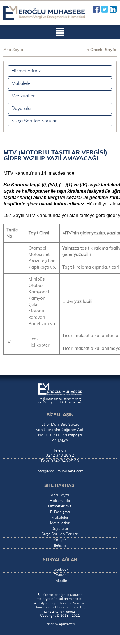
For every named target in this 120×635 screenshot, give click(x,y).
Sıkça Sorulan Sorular (34, 121)
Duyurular (21, 108)
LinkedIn (113, 9)
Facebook (96, 9)
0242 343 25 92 (60, 456)
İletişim (60, 545)
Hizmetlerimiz (26, 71)
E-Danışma (60, 512)
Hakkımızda (60, 501)
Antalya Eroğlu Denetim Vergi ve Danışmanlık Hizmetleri (44, 13)
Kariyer (60, 540)
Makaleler (21, 83)
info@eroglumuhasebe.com (60, 471)
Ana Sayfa (13, 50)
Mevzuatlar (23, 96)
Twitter (104, 9)
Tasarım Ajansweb (60, 624)
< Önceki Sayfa (102, 50)
